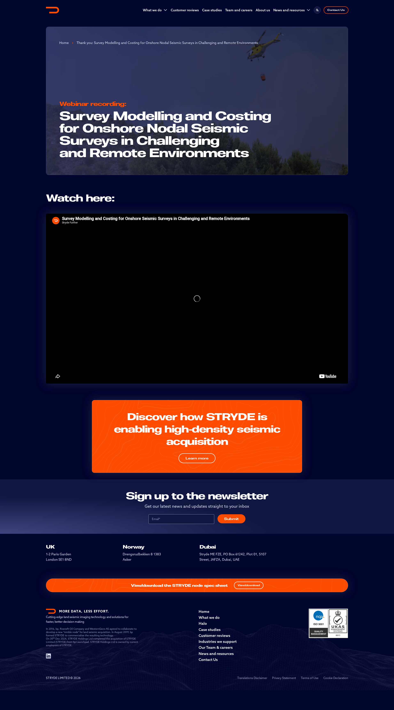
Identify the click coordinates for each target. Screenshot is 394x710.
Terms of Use (309, 678)
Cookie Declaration (335, 678)
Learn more (197, 458)
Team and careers (238, 10)
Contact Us (336, 10)
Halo (203, 623)
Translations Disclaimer (252, 678)
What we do (152, 10)
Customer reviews (185, 10)
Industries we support (218, 641)
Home (64, 43)
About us (263, 10)
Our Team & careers (216, 647)
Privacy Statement (284, 678)
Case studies (212, 10)
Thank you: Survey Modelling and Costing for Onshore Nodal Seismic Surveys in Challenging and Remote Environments (167, 43)
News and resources (289, 10)
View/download (249, 585)
